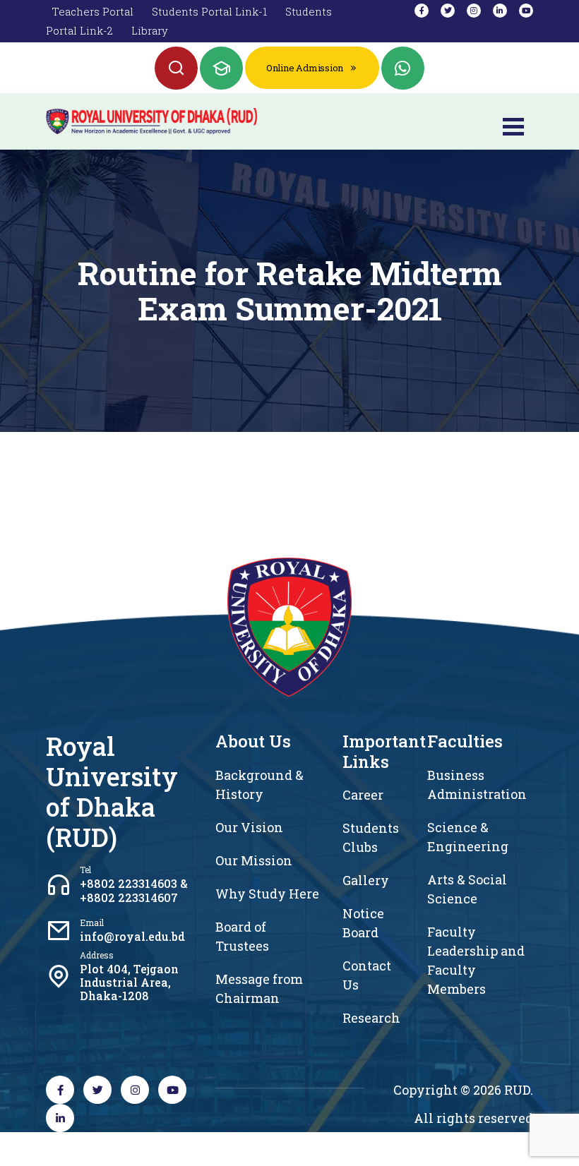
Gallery (365, 880)
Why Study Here (267, 893)
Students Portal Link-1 (209, 11)
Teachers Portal (92, 11)
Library (149, 30)
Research (371, 1017)
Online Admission (304, 67)
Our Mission (253, 860)
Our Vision (249, 827)
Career (362, 794)
